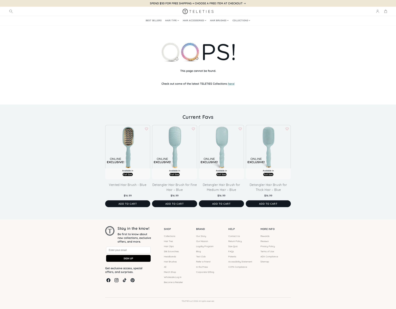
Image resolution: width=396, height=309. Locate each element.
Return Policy (235, 241)
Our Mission (202, 241)
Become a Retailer (173, 282)
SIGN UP (128, 258)
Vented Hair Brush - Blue (127, 185)
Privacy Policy (267, 246)
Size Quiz (233, 246)
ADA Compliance (269, 256)
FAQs (231, 251)
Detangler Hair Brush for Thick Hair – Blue (268, 187)
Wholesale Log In (172, 277)
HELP (231, 229)
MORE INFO (267, 229)
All (165, 266)
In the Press (202, 266)
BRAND (200, 229)
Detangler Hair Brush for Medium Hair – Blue (221, 187)
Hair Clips (169, 246)
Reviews (264, 241)
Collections (169, 236)
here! (231, 83)
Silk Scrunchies (171, 251)
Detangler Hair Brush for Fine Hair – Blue (174, 187)
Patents (232, 256)
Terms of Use (267, 251)
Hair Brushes (170, 261)
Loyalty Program (204, 246)
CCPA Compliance (237, 266)
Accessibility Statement (240, 261)
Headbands (170, 256)
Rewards (264, 236)
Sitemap (264, 261)
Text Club (201, 256)
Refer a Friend (203, 261)
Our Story (201, 236)
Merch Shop (170, 272)
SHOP (167, 229)
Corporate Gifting (205, 272)
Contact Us (234, 236)
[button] (11, 11)
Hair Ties (168, 241)
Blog (198, 251)
